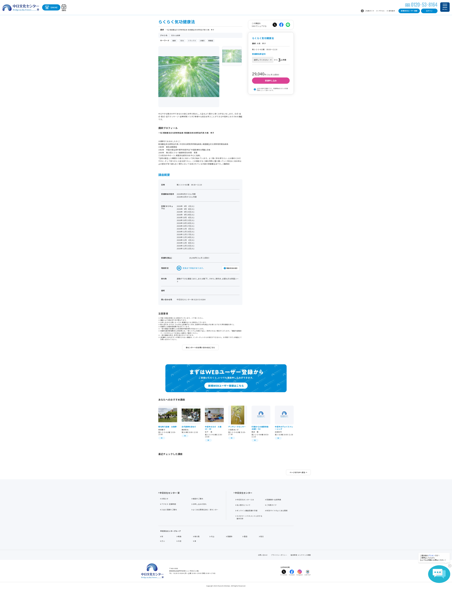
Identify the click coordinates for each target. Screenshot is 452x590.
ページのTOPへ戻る (297, 472)
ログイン (429, 11)
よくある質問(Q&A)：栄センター (205, 509)
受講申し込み (271, 80)
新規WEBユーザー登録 (409, 11)
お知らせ (164, 498)
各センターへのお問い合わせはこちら (200, 347)
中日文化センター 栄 (169, 492)
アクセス (381, 11)
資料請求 (392, 11)
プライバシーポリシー (279, 555)
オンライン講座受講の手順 (247, 510)
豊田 (245, 536)
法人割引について (243, 505)
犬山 (212, 536)
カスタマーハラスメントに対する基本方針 (249, 517)
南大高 (197, 536)
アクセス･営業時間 (168, 504)
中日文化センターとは (245, 499)
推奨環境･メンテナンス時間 (301, 555)
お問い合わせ (263, 555)
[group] (232, 56)
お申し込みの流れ (200, 504)
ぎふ (163, 541)
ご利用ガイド (369, 11)
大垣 (179, 541)
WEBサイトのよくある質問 (276, 510)
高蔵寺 (229, 536)
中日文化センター (243, 492)
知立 (262, 536)
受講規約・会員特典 (273, 499)
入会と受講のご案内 (169, 509)
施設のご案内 (198, 498)
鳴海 (179, 536)
